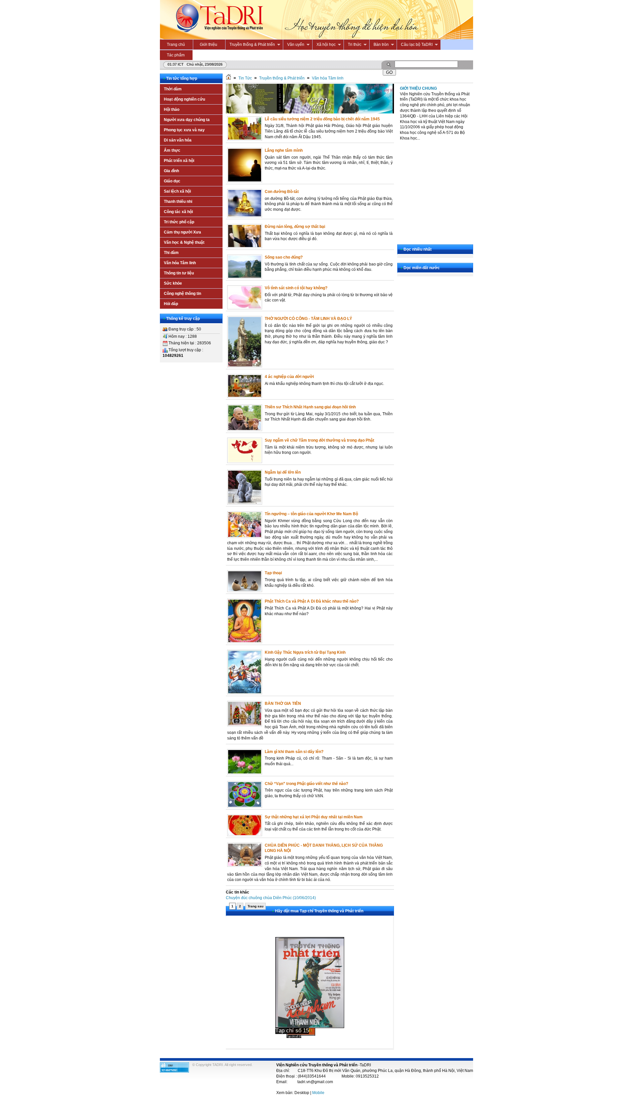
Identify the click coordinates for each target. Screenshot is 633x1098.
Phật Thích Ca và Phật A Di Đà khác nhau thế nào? (312, 601)
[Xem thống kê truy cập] (174, 1071)
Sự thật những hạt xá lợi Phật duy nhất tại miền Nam (314, 817)
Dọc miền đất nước (422, 268)
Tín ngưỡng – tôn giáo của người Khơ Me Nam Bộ (311, 514)
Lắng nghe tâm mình (284, 150)
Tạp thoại (273, 573)
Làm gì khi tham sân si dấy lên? (294, 751)
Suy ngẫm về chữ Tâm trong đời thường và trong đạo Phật (319, 440)
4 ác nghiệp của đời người (289, 376)
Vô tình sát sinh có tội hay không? (296, 288)
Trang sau (255, 906)
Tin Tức (245, 78)
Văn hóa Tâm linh (328, 78)
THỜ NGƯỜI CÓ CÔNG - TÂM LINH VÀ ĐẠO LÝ (308, 318)
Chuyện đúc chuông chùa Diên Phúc (271, 897)
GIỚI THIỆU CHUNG (418, 88)
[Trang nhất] (228, 78)
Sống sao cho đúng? (284, 257)
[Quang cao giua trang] (310, 112)
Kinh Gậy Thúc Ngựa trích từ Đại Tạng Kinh (305, 652)
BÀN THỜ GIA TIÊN (283, 703)
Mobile (318, 1092)
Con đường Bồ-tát (282, 191)
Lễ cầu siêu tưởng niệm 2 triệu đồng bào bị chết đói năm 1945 (322, 119)
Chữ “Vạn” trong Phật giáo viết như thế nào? (306, 783)
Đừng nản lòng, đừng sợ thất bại (295, 226)
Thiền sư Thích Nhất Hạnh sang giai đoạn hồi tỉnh (310, 407)
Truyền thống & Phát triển (282, 78)
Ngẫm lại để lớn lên (283, 472)
